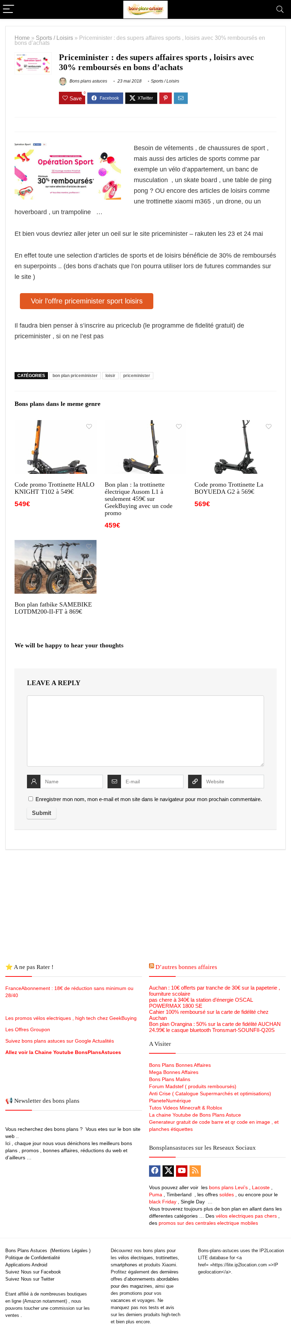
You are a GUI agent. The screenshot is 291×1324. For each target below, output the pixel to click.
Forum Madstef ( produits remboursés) (192, 1086)
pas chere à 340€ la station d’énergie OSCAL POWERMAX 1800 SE (201, 1003)
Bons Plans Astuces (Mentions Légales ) (47, 1250)
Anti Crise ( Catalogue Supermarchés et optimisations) (210, 1093)
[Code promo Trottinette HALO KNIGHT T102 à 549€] (56, 425)
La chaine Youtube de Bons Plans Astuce (195, 1115)
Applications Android (26, 1264)
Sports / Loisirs (54, 38)
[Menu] (8, 9)
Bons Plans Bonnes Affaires (180, 1065)
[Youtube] (181, 1171)
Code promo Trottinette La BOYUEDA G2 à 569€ (228, 488)
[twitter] (168, 1171)
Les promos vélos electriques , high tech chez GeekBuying (71, 1018)
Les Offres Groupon (28, 1029)
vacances (121, 1300)
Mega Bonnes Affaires (173, 1072)
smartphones (124, 1264)
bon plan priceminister (75, 375)
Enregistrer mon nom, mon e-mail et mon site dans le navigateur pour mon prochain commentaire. (148, 799)
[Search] (280, 9)
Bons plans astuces (87, 81)
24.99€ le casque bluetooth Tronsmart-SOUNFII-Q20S (212, 1030)
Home (22, 38)
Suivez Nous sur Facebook (33, 1272)
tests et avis (161, 1307)
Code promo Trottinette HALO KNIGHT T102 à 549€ (54, 488)
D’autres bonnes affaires (186, 967)
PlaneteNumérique (170, 1100)
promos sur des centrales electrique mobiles (208, 1223)
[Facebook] (154, 1171)
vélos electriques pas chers (245, 1216)
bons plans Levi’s (228, 1187)
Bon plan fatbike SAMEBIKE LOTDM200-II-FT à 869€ (53, 608)
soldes (226, 1194)
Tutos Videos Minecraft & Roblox (185, 1108)
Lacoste (261, 1187)
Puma (155, 1194)
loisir (110, 375)
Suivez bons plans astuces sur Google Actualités (59, 1041)
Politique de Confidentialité (32, 1257)
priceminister (136, 375)
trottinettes (167, 1257)
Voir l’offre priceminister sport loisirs (87, 301)
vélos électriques (135, 1257)
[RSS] (195, 1171)
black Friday (162, 1201)
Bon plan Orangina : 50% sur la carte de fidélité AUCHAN (215, 1024)
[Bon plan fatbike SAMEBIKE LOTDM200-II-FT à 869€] (56, 545)
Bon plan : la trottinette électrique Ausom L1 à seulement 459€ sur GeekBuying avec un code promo (138, 499)
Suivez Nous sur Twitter (29, 1279)
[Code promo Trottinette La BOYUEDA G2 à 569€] (235, 425)
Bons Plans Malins (169, 1079)
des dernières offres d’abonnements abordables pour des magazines (145, 1279)
